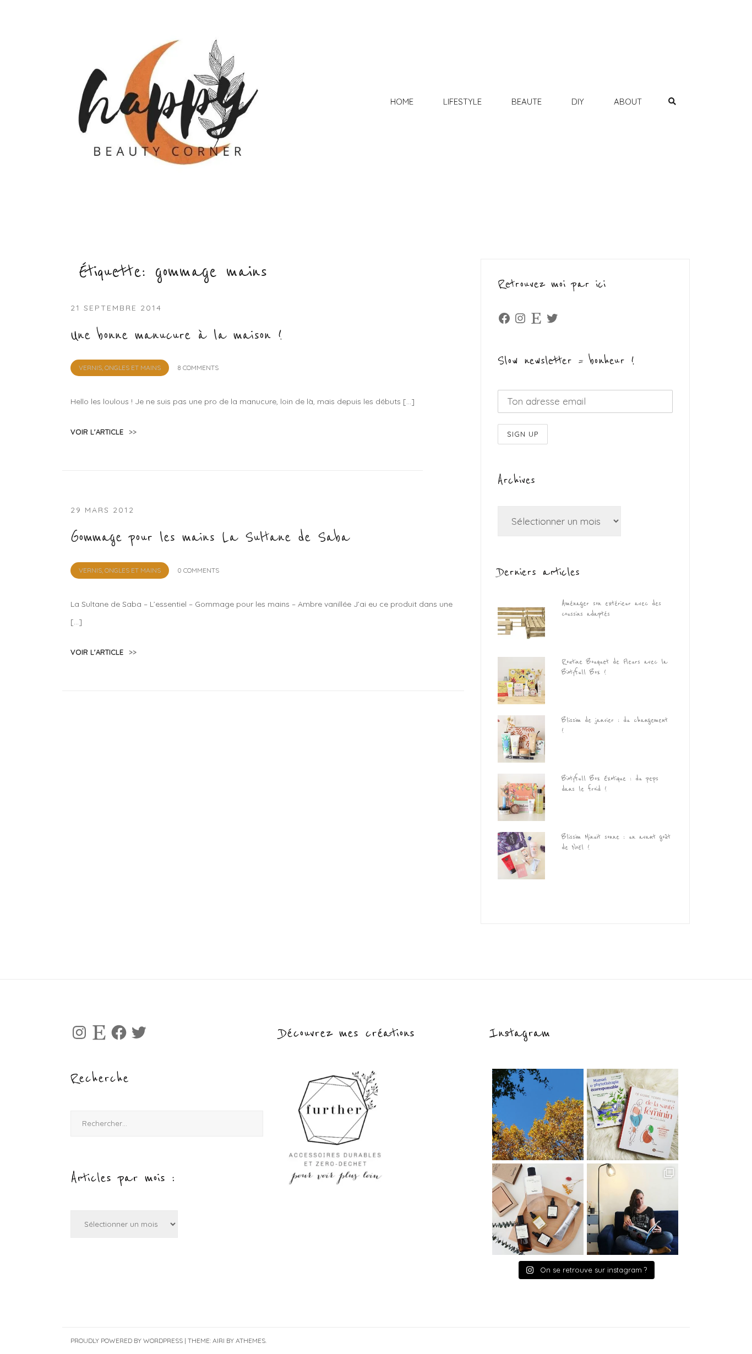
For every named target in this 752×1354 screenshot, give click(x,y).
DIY (577, 101)
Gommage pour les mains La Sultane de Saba (210, 537)
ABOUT (628, 101)
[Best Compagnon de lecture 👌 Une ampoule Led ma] (632, 1209)
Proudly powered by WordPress (126, 1340)
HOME (401, 101)
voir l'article (103, 431)
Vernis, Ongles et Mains (120, 367)
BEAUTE (526, 101)
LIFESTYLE (462, 101)
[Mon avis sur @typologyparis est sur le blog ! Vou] (538, 1209)
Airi (218, 1340)
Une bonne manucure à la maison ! (176, 335)
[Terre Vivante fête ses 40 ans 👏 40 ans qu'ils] (632, 1114)
